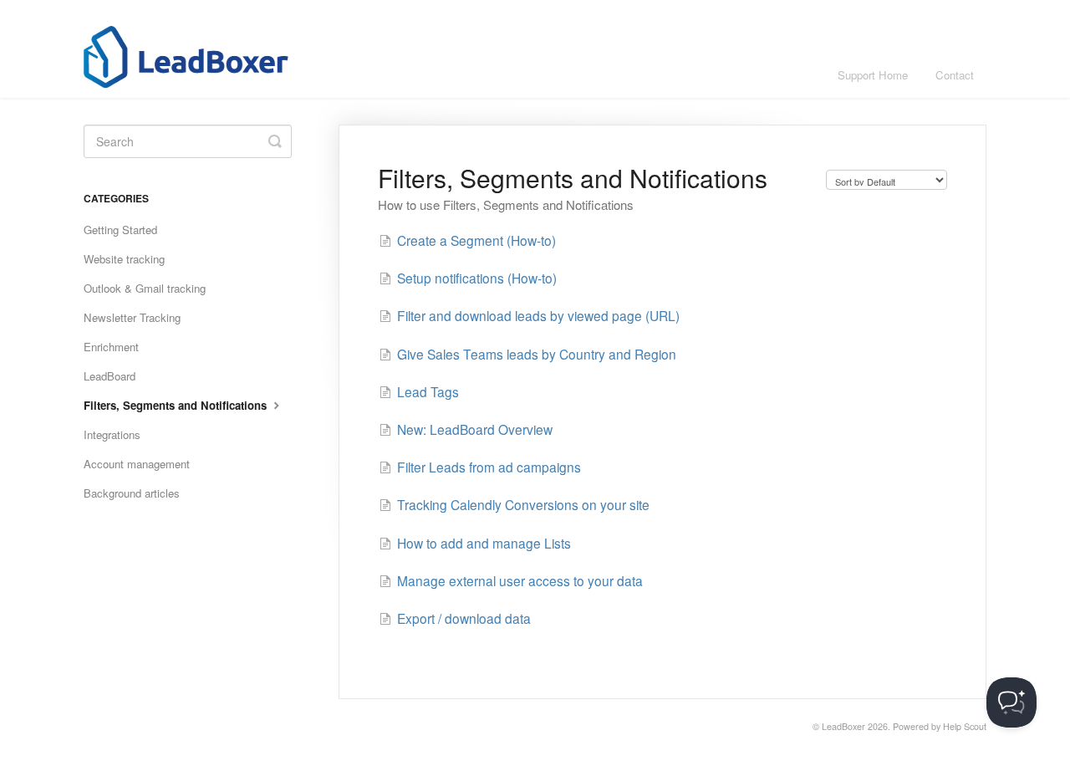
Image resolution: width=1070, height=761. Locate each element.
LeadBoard (109, 376)
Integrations (112, 434)
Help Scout (964, 726)
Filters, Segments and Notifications (177, 405)
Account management (137, 464)
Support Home (873, 75)
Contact (954, 75)
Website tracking (124, 259)
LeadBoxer (843, 726)
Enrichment (111, 347)
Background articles (132, 493)
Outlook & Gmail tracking (145, 288)
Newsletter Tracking (132, 317)
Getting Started (120, 229)
